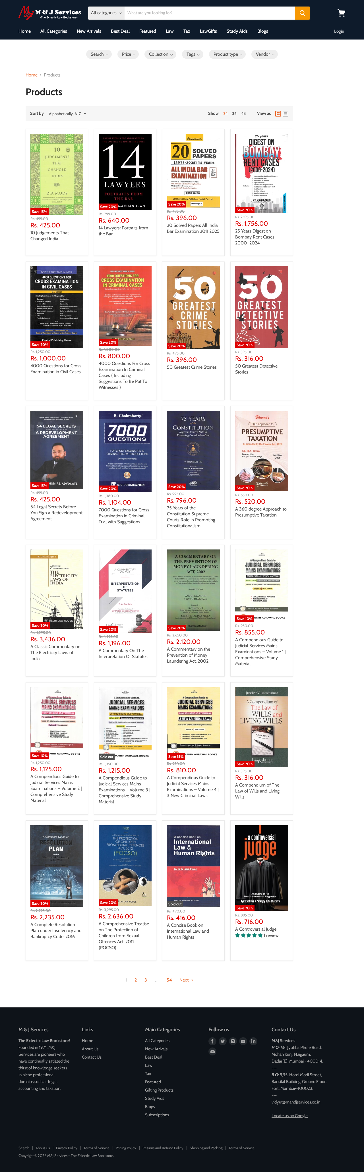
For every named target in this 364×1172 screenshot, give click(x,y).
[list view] (285, 114)
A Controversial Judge (255, 929)
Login (339, 31)
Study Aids (237, 31)
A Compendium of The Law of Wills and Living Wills (257, 791)
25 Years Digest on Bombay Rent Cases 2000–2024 (254, 237)
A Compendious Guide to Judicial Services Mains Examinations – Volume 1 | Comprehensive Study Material (260, 651)
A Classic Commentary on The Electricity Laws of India (55, 652)
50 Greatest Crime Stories (192, 367)
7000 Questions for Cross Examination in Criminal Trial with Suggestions (124, 515)
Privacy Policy (66, 1148)
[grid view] (278, 114)
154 (168, 980)
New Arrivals (89, 31)
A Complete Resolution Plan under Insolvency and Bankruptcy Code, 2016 (56, 930)
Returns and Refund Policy (162, 1148)
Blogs (262, 31)
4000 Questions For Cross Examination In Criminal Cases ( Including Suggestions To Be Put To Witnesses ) (124, 375)
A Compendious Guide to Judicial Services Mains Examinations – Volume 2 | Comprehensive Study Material (56, 788)
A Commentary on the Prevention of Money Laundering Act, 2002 (188, 655)
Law (170, 31)
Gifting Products (159, 1090)
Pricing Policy (126, 1148)
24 (225, 113)
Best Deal (120, 31)
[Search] (302, 13)
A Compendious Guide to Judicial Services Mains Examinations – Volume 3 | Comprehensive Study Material (124, 789)
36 (234, 113)
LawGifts (208, 31)
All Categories (53, 31)
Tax (186, 31)
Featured (147, 31)
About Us (90, 1048)
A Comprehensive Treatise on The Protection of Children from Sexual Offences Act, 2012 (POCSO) (124, 935)
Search (23, 1148)
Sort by (37, 113)
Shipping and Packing (206, 1148)
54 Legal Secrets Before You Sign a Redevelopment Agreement (56, 512)
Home (24, 31)
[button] (99, 54)
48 (243, 113)
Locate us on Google (290, 1115)
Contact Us (92, 1057)
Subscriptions (157, 1114)
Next (184, 980)
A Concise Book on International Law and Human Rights (188, 931)
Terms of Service (96, 1148)
